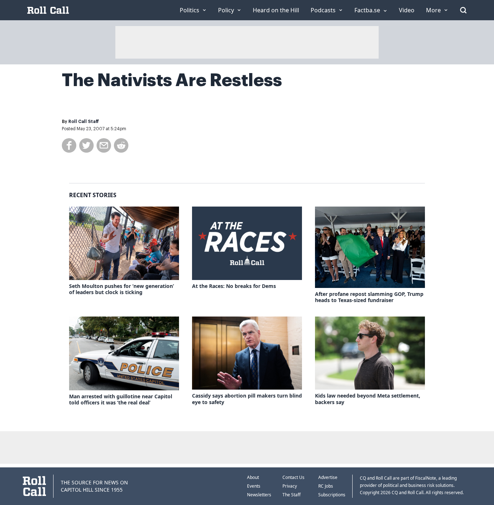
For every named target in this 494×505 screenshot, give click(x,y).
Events (253, 486)
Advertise (327, 477)
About (253, 477)
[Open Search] (463, 10)
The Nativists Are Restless (172, 80)
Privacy (289, 486)
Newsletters (259, 495)
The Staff (291, 495)
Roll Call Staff (83, 121)
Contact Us (293, 477)
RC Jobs (325, 486)
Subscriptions (331, 495)
